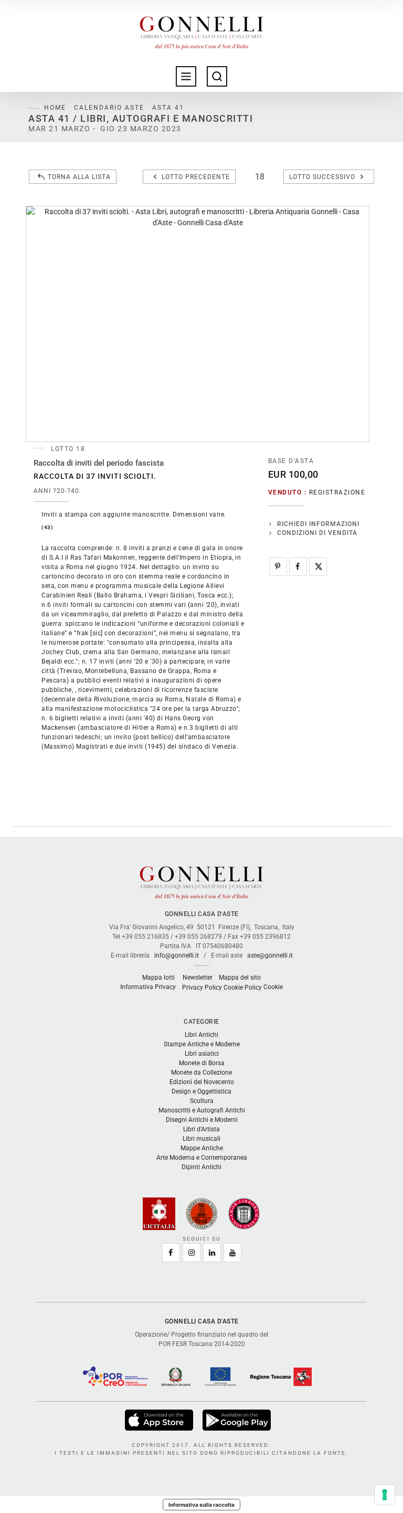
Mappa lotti (158, 977)
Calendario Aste (109, 107)
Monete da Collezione (201, 1072)
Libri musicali (201, 1138)
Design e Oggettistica (201, 1091)
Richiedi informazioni (318, 524)
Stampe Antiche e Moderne (202, 1044)
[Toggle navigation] (186, 76)
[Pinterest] (278, 566)
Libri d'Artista (201, 1129)
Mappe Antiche (202, 1148)
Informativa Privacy (148, 987)
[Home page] (201, 30)
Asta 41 (168, 107)
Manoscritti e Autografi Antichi (201, 1110)
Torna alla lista (79, 177)
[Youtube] (232, 1252)
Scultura (202, 1101)
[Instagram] (191, 1252)
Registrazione (337, 492)
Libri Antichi (201, 1034)
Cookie (273, 987)
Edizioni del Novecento (201, 1082)
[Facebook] (298, 566)
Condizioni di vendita (317, 533)
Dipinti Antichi (201, 1167)
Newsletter (198, 977)
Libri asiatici (202, 1053)
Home (55, 107)
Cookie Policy (243, 987)
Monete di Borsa (202, 1063)
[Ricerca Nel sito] (217, 76)
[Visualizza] (160, 1419)
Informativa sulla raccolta (201, 1504)
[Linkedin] (212, 1252)
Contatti (372, 4)
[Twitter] (318, 566)
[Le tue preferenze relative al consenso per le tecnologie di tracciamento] (385, 1495)
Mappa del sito (240, 977)
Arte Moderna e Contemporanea (201, 1157)
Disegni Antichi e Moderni (202, 1119)
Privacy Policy (202, 987)
